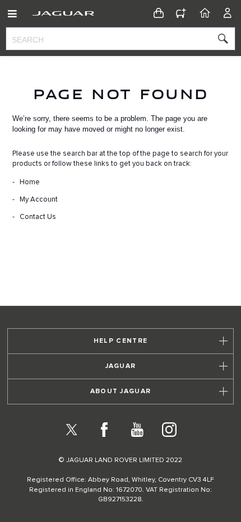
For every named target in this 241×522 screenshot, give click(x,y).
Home (30, 182)
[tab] (120, 341)
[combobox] (120, 38)
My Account (39, 199)
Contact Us (38, 217)
